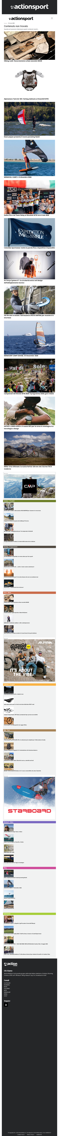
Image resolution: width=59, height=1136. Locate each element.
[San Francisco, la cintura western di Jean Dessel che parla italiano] (29, 629)
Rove (5, 987)
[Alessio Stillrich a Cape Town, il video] (29, 827)
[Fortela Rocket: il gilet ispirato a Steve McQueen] (29, 608)
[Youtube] (6, 1005)
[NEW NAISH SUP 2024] (29, 848)
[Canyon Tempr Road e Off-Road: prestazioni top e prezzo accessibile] (29, 710)
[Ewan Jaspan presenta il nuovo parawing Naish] (29, 873)
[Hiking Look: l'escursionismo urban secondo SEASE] (29, 598)
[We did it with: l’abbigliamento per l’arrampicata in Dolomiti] (29, 527)
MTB (5, 990)
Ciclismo (7, 988)
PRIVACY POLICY (30, 1134)
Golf (5, 996)
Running (7, 985)
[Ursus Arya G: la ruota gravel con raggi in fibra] (29, 720)
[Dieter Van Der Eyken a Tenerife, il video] (29, 837)
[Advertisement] (29, 1023)
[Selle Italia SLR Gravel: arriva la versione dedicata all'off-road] (29, 700)
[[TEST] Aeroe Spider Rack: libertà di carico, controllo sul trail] (29, 756)
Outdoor (7, 983)
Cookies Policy (21, 1134)
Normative (39, 1134)
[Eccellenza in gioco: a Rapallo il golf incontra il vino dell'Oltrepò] (29, 919)
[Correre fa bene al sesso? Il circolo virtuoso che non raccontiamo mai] (29, 572)
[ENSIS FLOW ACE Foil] (29, 904)
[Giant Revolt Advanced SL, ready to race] (29, 690)
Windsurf (7, 992)
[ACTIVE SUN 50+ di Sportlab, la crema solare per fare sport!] (29, 552)
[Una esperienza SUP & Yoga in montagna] (29, 858)
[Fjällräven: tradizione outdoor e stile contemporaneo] (29, 618)
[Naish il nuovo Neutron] (29, 894)
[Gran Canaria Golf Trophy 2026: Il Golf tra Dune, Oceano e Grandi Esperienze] (29, 929)
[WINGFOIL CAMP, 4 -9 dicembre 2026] (29, 883)
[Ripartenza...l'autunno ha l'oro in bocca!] (29, 583)
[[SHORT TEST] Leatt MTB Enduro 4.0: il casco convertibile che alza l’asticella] (29, 766)
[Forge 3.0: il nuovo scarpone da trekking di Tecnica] (29, 516)
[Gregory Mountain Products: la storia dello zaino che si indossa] (29, 537)
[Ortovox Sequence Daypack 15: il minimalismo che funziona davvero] (29, 746)
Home (5, 23)
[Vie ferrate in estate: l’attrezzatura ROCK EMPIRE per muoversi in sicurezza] (29, 506)
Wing (5, 994)
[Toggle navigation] (52, 18)
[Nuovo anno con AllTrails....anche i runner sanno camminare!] (29, 562)
